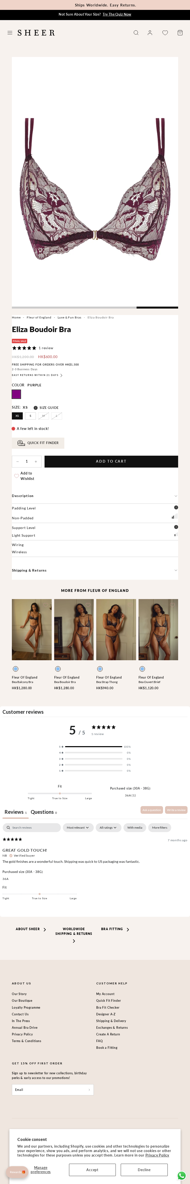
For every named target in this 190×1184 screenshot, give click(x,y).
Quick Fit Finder (108, 1000)
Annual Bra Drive (24, 1027)
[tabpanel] (95, 865)
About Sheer (28, 929)
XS (17, 415)
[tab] (44, 812)
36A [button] (5, 879)
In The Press (21, 1021)
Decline (144, 1170)
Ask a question (151, 810)
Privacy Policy (157, 1155)
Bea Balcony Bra (22, 682)
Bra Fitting (112, 929)
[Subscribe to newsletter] (89, 1089)
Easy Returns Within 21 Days (35, 375)
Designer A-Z (106, 1014)
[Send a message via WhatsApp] (182, 1176)
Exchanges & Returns (112, 1027)
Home (16, 317)
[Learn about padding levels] (176, 508)
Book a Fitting (107, 1048)
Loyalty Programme (26, 1007)
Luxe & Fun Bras (70, 317)
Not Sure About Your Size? (95, 14)
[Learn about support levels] (176, 527)
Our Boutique (22, 1000)
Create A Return (108, 1034)
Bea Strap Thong (107, 682)
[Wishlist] (165, 32)
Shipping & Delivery (111, 1021)
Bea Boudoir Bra (65, 682)
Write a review (176, 810)
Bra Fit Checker (107, 1007)
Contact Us (20, 1014)
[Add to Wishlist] (46, 605)
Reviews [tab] (15, 812)
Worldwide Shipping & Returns (73, 931)
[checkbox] (134, 827)
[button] (10, 33)
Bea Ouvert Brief (149, 682)
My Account (105, 994)
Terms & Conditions (26, 1041)
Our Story (19, 994)
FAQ (99, 1041)
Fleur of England (39, 317)
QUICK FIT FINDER (43, 443)
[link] (150, 33)
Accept (92, 1170)
